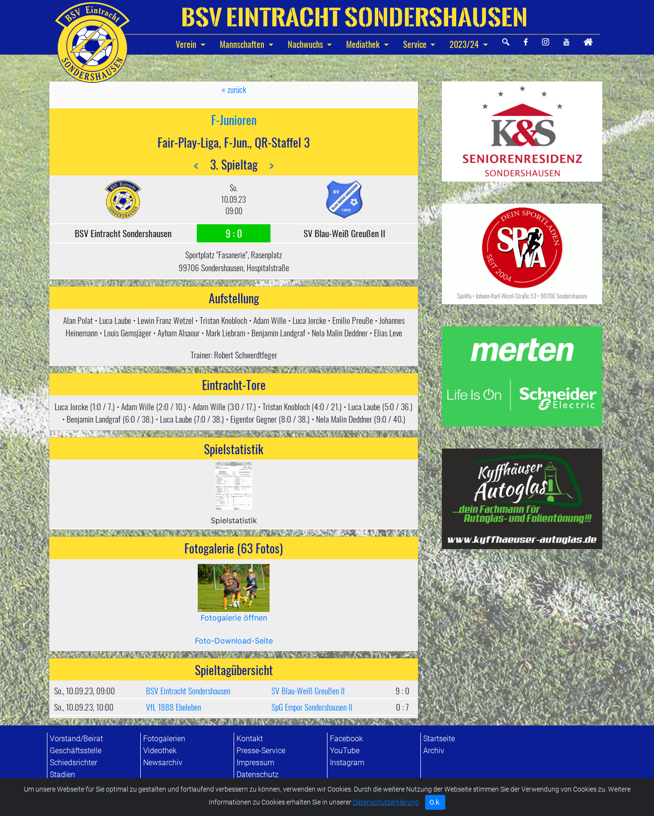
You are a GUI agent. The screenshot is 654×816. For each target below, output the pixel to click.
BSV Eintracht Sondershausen (188, 690)
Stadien (62, 774)
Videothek (160, 750)
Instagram (347, 762)
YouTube (345, 750)
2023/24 (464, 44)
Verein (187, 44)
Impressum (255, 762)
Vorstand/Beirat (76, 738)
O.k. (435, 802)
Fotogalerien (164, 738)
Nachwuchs (306, 44)
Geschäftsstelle (75, 750)
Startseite (439, 738)
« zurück (234, 89)
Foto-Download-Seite (234, 640)
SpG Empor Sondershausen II (311, 707)
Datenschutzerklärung (386, 802)
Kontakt (250, 738)
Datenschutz (258, 774)
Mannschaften (243, 44)
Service (415, 44)
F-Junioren (234, 119)
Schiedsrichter (73, 762)
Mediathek (363, 44)
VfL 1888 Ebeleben (173, 707)
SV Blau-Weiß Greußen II (308, 690)
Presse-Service (261, 750)
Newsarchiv (162, 762)
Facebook (346, 738)
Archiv (433, 750)
